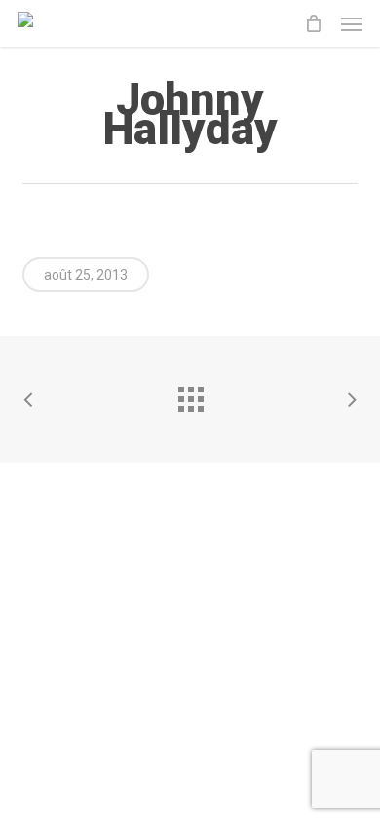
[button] (351, 23)
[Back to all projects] (190, 394)
